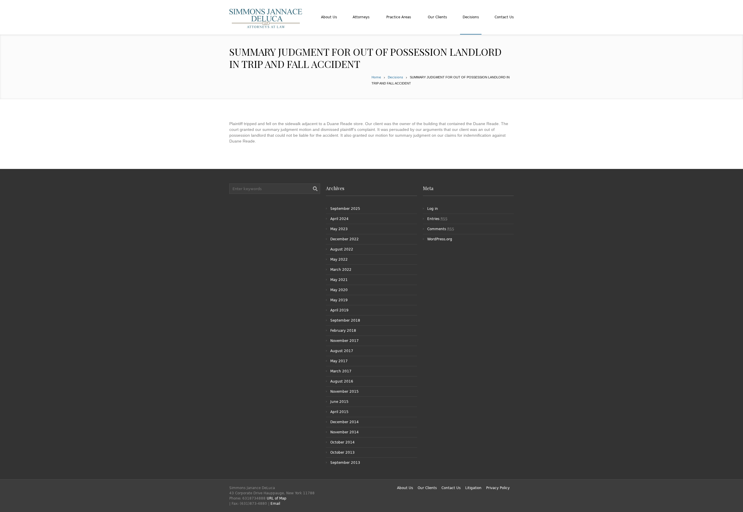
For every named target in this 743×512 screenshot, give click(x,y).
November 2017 (344, 341)
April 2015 (339, 412)
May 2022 (339, 259)
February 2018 (343, 331)
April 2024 (339, 219)
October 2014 (342, 442)
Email (275, 504)
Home (376, 77)
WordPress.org (439, 239)
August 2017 (341, 351)
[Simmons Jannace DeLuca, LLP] (265, 25)
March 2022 (340, 270)
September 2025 (345, 209)
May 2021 (339, 280)
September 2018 (345, 320)
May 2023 (339, 229)
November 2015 (344, 392)
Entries (437, 219)
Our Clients (427, 488)
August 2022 (341, 249)
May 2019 (339, 300)
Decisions (395, 77)
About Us (405, 488)
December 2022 (344, 239)
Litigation (473, 488)
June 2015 (339, 402)
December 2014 (344, 422)
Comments (440, 229)
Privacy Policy (498, 488)
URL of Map (276, 498)
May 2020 (339, 290)
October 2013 (342, 452)
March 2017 (340, 371)
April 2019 (339, 310)
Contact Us (451, 488)
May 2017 (339, 361)
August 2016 (341, 381)
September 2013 (345, 463)
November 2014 (344, 432)
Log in (432, 209)
